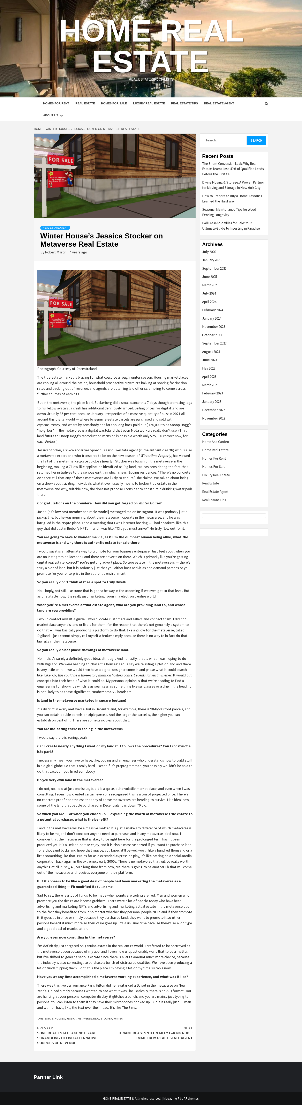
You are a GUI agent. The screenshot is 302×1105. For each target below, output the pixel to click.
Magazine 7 (171, 1098)
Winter (118, 1018)
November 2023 (213, 326)
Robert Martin (56, 252)
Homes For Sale (114, 103)
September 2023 (214, 343)
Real (96, 1018)
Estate (49, 1018)
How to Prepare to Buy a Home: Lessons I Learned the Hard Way (232, 198)
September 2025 (214, 268)
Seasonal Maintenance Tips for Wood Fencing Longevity (229, 212)
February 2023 (212, 393)
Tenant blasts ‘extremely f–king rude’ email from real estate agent (155, 1033)
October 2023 (212, 335)
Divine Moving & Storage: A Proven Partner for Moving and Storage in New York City (233, 185)
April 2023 (209, 376)
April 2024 (209, 301)
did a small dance (126, 402)
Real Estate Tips (184, 103)
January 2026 (211, 260)
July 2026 (209, 252)
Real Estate (85, 103)
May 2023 (208, 368)
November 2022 (213, 418)
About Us (50, 115)
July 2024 (209, 293)
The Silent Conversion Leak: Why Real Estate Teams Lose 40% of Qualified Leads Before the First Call (233, 168)
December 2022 (213, 410)
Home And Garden (215, 441)
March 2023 (210, 385)
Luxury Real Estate (149, 103)
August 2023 (211, 351)
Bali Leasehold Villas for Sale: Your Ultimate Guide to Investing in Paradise (231, 226)
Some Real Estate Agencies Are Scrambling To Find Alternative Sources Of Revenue (67, 1035)
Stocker (106, 1018)
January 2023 (211, 401)
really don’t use (165, 430)
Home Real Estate (151, 46)
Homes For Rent (56, 103)
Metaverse (85, 1018)
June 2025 (209, 276)
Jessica (71, 1018)
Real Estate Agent (219, 103)
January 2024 (211, 318)
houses (60, 1018)
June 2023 (209, 360)
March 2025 (210, 285)
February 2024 (212, 310)
